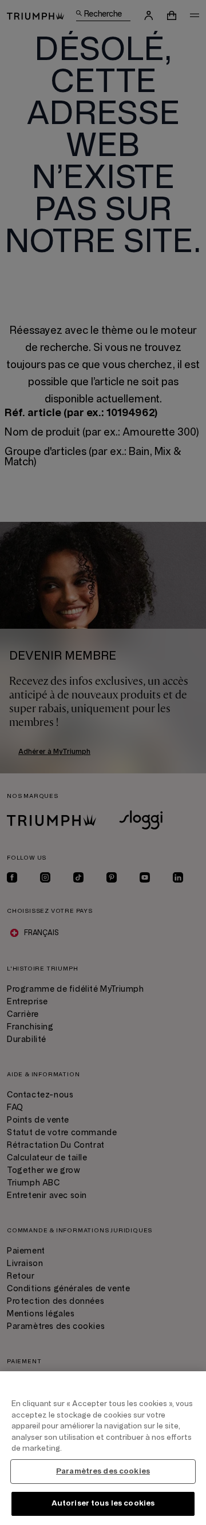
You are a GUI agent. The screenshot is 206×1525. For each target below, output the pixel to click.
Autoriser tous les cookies (103, 1503)
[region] (103, 1448)
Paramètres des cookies (103, 1471)
